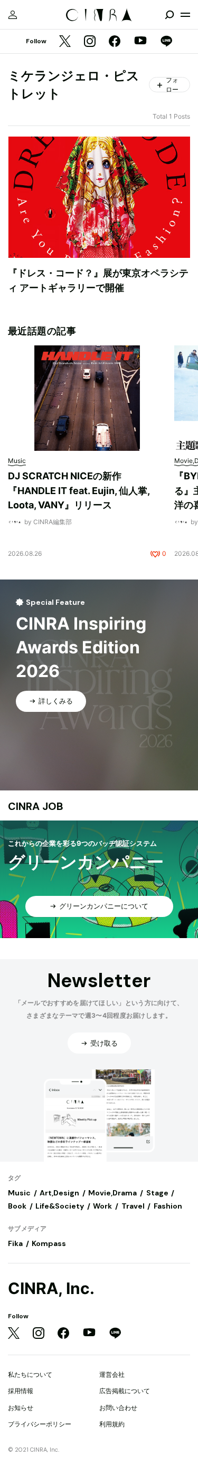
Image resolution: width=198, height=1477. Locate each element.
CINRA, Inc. (51, 1288)
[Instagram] (90, 42)
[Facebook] (114, 42)
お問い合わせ (118, 1408)
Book (17, 1206)
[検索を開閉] (169, 15)
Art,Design (59, 1192)
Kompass (49, 1243)
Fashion (168, 1206)
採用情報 (20, 1391)
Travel (133, 1206)
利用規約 (112, 1424)
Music (19, 1192)
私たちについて (30, 1374)
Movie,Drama (112, 1192)
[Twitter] (65, 42)
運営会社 (112, 1374)
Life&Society (59, 1206)
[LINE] (166, 42)
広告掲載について (124, 1391)
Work (102, 1206)
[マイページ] (13, 15)
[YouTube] (140, 42)
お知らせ (20, 1408)
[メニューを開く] (185, 15)
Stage (157, 1192)
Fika (15, 1243)
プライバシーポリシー (39, 1424)
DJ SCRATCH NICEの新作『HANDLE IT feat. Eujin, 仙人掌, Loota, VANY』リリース (78, 490)
